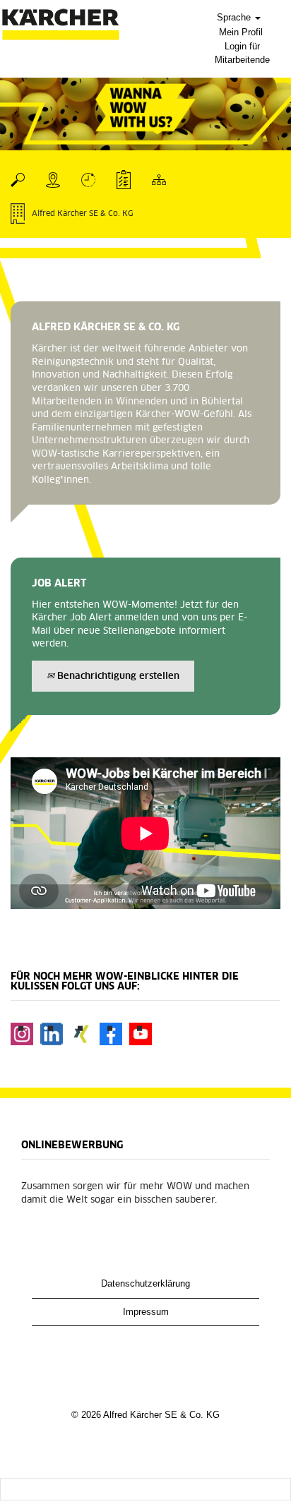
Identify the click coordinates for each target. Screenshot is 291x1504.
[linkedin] (51, 1034)
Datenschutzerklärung (145, 1283)
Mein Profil (241, 32)
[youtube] (140, 1034)
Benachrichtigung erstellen (116, 676)
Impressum (146, 1311)
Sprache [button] (235, 17)
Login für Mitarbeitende (242, 53)
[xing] (81, 1034)
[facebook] (111, 1034)
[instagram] (22, 1034)
